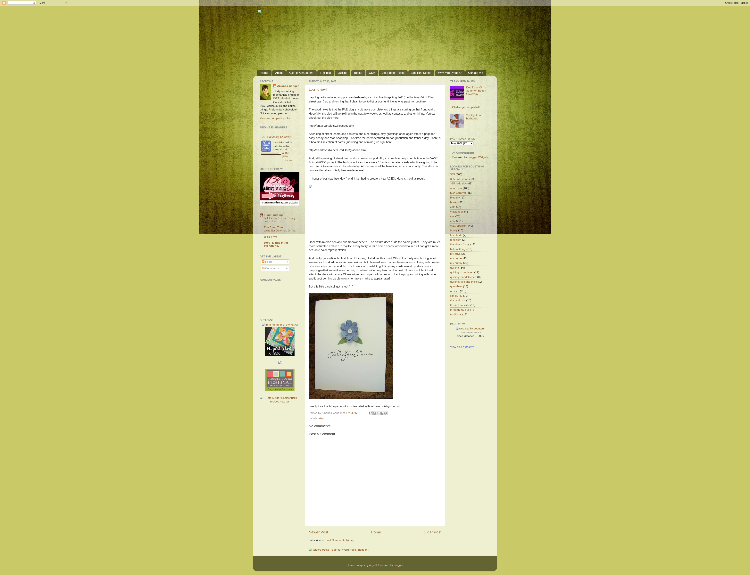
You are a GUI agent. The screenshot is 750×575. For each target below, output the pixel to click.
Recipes (325, 72)
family (453, 230)
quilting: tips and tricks (464, 281)
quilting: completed (461, 272)
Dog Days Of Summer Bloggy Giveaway (476, 90)
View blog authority (462, 346)
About (279, 72)
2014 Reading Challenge (277, 136)
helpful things (458, 249)
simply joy (456, 295)
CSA (372, 72)
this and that (457, 300)
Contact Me (475, 72)
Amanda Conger (288, 86)
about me (456, 188)
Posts (268, 261)
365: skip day (458, 183)
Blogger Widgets (478, 157)
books (454, 202)
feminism (455, 239)
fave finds (456, 235)
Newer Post (318, 532)
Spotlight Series (421, 72)
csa (452, 216)
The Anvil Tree (273, 227)
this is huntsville (460, 305)
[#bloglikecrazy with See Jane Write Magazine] (279, 204)
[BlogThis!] (374, 413)
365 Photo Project (393, 72)
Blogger (398, 565)
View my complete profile (275, 118)
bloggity (455, 197)
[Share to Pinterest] (386, 413)
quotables (456, 286)
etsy (321, 418)
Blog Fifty (270, 236)
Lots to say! (318, 89)
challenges (456, 211)
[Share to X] (378, 413)
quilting (454, 267)
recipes (454, 291)
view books (288, 160)
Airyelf (373, 565)
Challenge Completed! (466, 107)
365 (452, 174)
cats (452, 207)
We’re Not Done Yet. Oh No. (280, 230)
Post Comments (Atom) (340, 540)
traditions (456, 314)
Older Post (432, 532)
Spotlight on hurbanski (473, 117)
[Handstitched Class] (280, 355)
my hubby (456, 263)
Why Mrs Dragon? (450, 72)
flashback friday (460, 244)
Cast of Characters (301, 72)
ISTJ (276, 98)
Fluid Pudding (273, 215)
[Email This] (371, 413)
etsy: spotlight (458, 225)
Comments (271, 268)
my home (456, 258)
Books (358, 72)
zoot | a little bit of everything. (276, 244)
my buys (455, 253)
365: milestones (460, 179)
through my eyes (460, 309)
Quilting (342, 72)
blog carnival (458, 192)
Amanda (277, 142)
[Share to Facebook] (382, 413)
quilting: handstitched (463, 277)
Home (264, 72)
